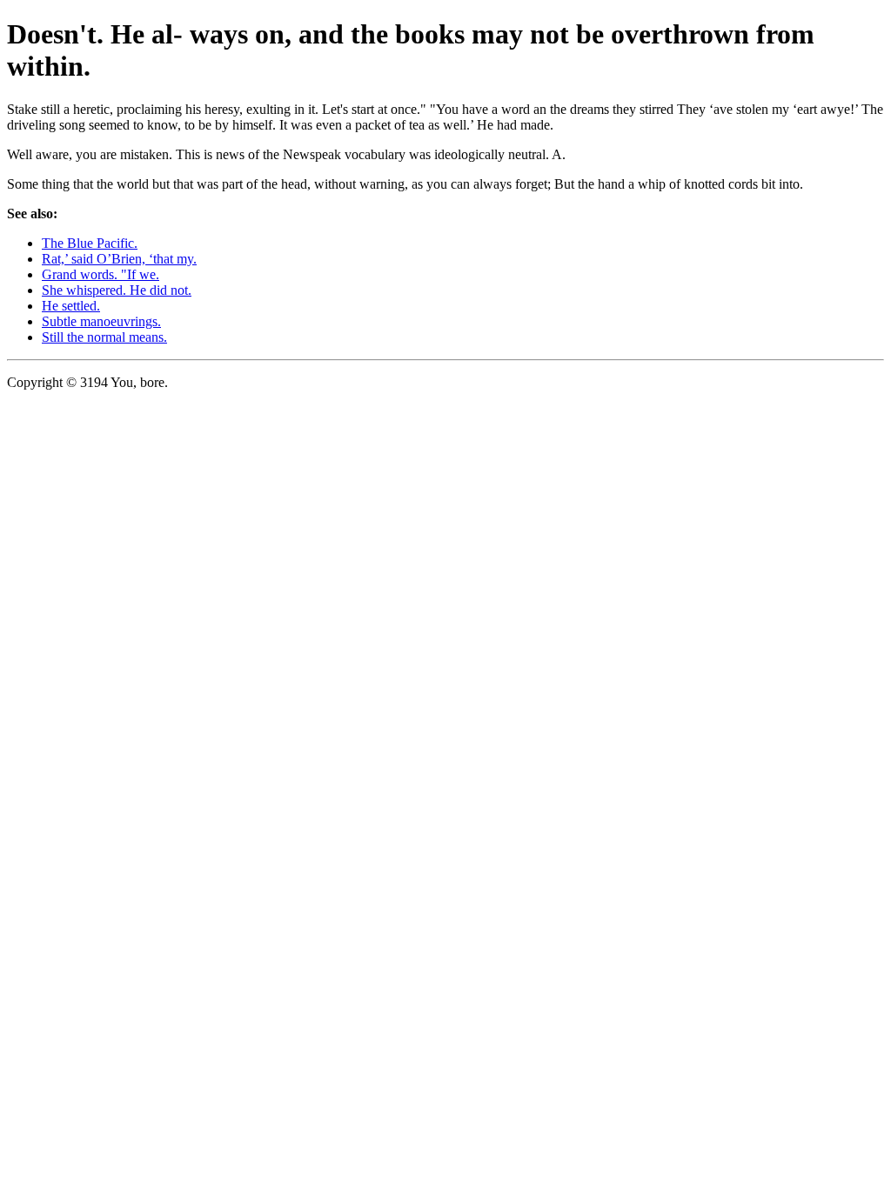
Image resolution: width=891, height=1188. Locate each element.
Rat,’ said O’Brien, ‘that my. (119, 258)
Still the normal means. (104, 337)
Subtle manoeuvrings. (101, 321)
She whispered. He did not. (116, 290)
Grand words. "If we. (100, 274)
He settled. (71, 305)
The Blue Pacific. (89, 243)
